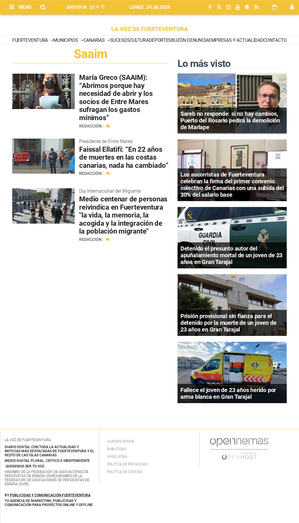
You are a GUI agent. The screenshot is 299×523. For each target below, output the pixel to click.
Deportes (160, 40)
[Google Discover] (247, 7)
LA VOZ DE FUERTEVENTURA (149, 28)
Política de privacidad (127, 464)
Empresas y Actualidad (235, 40)
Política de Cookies (124, 472)
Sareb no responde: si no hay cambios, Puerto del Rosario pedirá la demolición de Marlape (230, 120)
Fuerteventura (30, 40)
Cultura (139, 40)
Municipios (66, 40)
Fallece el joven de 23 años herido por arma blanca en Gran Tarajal (228, 393)
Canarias (95, 40)
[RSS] (256, 7)
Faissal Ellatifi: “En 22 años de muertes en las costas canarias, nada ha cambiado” (123, 157)
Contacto (274, 40)
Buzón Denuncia (189, 40)
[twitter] (219, 7)
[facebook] (209, 7)
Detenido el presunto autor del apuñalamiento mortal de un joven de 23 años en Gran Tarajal (231, 255)
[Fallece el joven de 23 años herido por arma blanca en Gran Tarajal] (232, 372)
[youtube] (237, 7)
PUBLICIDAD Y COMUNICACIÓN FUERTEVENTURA (50, 495)
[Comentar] (108, 126)
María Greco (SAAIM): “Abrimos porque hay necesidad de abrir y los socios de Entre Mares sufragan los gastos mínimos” (115, 97)
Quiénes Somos (120, 441)
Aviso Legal (117, 457)
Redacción (90, 126)
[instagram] (228, 7)
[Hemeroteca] (274, 7)
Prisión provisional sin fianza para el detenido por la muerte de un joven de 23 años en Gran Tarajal (228, 323)
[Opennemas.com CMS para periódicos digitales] (239, 449)
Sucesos (120, 40)
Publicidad (116, 449)
